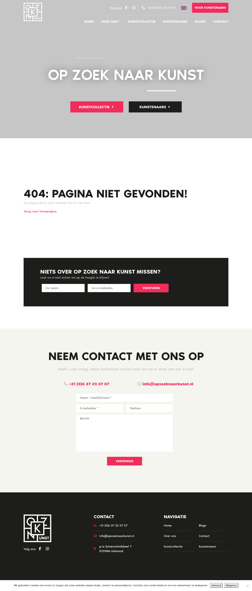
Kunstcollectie (142, 22)
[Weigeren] (247, 585)
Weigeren (231, 585)
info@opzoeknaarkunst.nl (167, 384)
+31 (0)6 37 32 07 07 (88, 384)
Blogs (200, 22)
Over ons (109, 22)
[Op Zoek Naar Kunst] (33, 12)
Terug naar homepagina (40, 211)
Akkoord (216, 585)
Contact (220, 22)
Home (89, 22)
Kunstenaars (175, 22)
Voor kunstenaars (210, 7)
